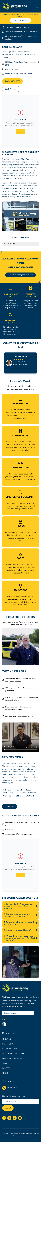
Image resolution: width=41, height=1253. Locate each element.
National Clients (10, 1049)
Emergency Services (12, 1059)
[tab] (8, 790)
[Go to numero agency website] (24, 1136)
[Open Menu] (37, 6)
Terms (5, 1073)
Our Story (7, 1044)
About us (6, 1039)
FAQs (4, 1063)
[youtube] (20, 1118)
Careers (6, 1068)
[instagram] (4, 1118)
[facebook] (9, 1118)
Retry (21, 131)
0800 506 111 (26, 267)
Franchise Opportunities (15, 1054)
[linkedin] (15, 1118)
